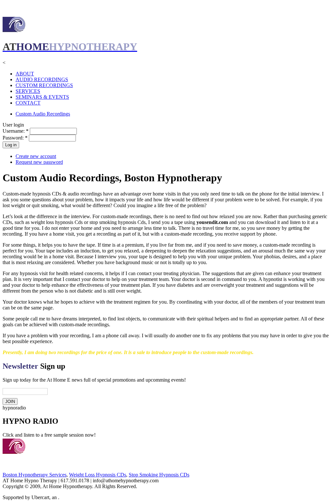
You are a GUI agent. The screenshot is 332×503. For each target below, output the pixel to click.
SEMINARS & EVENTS (42, 97)
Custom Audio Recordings (43, 114)
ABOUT (25, 73)
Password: (15, 137)
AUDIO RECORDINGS (42, 79)
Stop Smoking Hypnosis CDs (159, 474)
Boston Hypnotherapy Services (34, 474)
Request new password (39, 162)
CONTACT (28, 103)
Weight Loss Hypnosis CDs (97, 474)
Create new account (36, 156)
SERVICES (28, 91)
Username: (16, 131)
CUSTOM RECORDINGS (44, 85)
